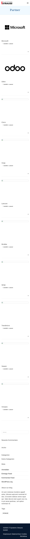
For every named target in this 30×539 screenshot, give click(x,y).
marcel (11, 43)
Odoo (4, 81)
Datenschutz (16, 534)
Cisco (4, 122)
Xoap (3, 163)
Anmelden (5, 469)
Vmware (5, 407)
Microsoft (5, 41)
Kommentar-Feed (8, 478)
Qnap (4, 285)
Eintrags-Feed (7, 474)
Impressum (7, 534)
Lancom (4, 203)
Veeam (4, 366)
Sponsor (5, 513)
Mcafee (4, 244)
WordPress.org (7, 482)
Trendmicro (6, 325)
